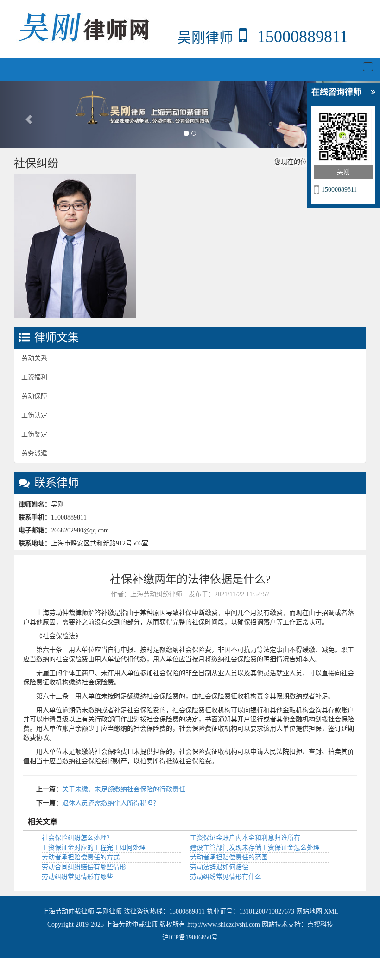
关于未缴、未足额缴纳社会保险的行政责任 (123, 789)
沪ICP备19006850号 (190, 937)
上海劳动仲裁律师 (69, 911)
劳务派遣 (34, 453)
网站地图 (309, 911)
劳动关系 (34, 358)
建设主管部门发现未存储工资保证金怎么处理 (255, 847)
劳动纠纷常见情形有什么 (225, 876)
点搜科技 (320, 924)
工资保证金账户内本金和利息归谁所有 (245, 837)
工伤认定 (34, 415)
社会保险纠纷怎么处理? (75, 837)
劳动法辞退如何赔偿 (219, 867)
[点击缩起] (373, 92)
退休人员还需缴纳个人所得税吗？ (110, 803)
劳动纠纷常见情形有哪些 (77, 876)
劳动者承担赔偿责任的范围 (229, 857)
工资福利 (34, 377)
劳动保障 (34, 396)
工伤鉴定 (34, 434)
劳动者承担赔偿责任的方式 (81, 857)
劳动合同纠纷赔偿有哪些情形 (84, 867)
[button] (28, 114)
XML (331, 911)
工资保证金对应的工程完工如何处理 (94, 847)
